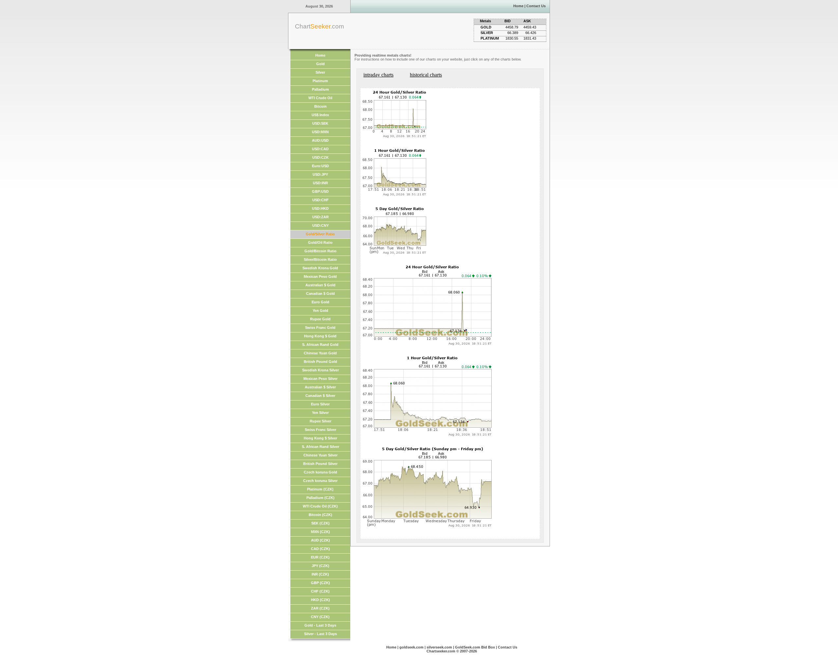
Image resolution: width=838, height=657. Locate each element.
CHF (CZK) (320, 591)
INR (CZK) (320, 574)
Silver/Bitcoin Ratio (320, 259)
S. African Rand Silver (320, 447)
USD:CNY (320, 225)
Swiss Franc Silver (320, 430)
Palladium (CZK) (320, 498)
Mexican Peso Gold (320, 276)
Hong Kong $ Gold (320, 336)
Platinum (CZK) (320, 489)
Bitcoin (320, 106)
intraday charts (378, 75)
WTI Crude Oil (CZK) (320, 506)
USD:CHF (320, 200)
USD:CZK (320, 157)
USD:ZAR (320, 217)
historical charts (426, 75)
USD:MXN (320, 132)
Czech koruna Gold (320, 472)
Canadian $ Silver (320, 396)
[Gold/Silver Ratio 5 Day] (395, 256)
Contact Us (536, 6)
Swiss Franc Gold (320, 327)
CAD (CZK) (320, 549)
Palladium (320, 89)
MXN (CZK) (320, 532)
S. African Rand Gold (320, 344)
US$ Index (320, 115)
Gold (320, 64)
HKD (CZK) (320, 600)
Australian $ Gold (320, 285)
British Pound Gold (320, 362)
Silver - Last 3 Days (320, 634)
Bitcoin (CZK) (320, 515)
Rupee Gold (320, 319)
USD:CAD (320, 149)
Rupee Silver (320, 421)
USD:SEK (320, 123)
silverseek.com (439, 647)
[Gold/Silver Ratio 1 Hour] (395, 198)
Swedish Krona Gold (320, 268)
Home (518, 6)
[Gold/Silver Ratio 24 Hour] (395, 140)
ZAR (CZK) (320, 608)
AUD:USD (320, 140)
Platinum (320, 81)
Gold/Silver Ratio (320, 234)
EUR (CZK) (320, 557)
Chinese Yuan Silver (320, 455)
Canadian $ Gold (320, 293)
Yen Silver (320, 413)
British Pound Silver (320, 464)
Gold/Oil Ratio (320, 242)
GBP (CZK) (320, 583)
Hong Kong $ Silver (320, 438)
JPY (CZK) (320, 566)
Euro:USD (320, 166)
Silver (320, 72)
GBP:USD (320, 191)
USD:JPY (320, 174)
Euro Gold (320, 302)
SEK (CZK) (320, 523)
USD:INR (320, 183)
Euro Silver (320, 404)
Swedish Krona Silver (320, 370)
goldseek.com (411, 647)
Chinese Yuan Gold (320, 353)
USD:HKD (320, 208)
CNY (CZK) (320, 617)
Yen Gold (320, 310)
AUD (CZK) (320, 540)
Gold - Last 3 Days (320, 625)
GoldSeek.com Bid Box (475, 647)
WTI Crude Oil (320, 98)
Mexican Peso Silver (320, 379)
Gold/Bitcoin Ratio (320, 251)
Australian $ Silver (320, 387)
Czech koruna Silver (320, 481)
